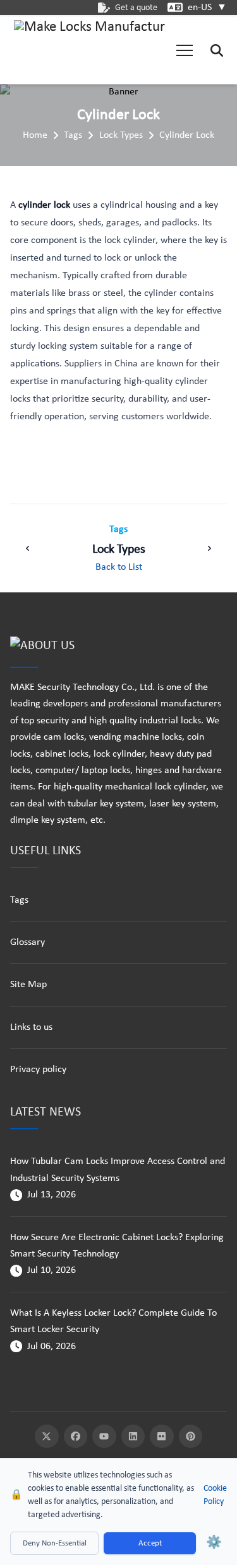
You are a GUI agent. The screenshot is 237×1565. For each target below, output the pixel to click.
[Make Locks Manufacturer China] (90, 50)
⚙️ (214, 1543)
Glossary (27, 942)
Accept (150, 1543)
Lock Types (121, 135)
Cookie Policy (215, 1495)
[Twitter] (47, 1437)
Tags (73, 135)
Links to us (31, 1027)
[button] (184, 50)
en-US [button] (207, 8)
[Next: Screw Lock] (209, 548)
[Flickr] (162, 1437)
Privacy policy (38, 1070)
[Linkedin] (133, 1437)
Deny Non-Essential (55, 1543)
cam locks (64, 737)
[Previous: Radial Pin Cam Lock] (27, 548)
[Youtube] (104, 1437)
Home (35, 135)
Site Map (28, 985)
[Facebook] (76, 1437)
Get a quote (136, 8)
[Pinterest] (191, 1437)
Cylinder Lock (186, 135)
